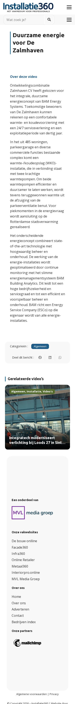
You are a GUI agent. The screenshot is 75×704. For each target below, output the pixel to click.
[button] (69, 7)
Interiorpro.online (26, 572)
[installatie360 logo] (28, 5)
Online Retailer (23, 560)
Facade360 (20, 547)
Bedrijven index (24, 622)
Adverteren (20, 609)
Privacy (54, 694)
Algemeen (40, 346)
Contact (18, 615)
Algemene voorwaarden (31, 694)
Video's (48, 391)
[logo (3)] (32, 512)
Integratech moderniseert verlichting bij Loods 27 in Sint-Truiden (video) (36, 443)
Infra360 (18, 553)
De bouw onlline (24, 541)
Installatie (34, 391)
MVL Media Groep (26, 579)
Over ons (19, 603)
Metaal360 (20, 566)
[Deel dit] (40, 357)
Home (16, 596)
